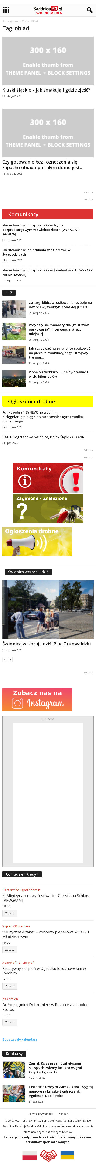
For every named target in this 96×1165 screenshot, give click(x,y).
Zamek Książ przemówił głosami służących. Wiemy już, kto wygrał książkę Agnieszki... (55, 1067)
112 (9, 292)
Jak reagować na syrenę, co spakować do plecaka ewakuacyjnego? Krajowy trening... (59, 353)
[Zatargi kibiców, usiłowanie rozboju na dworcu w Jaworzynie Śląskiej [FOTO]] (14, 309)
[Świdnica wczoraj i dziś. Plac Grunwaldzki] (48, 609)
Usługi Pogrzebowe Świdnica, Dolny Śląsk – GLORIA (43, 437)
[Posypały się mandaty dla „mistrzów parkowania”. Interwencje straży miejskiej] (14, 331)
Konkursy (14, 1053)
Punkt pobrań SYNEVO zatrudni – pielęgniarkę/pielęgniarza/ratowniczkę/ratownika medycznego (42, 416)
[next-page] (10, 659)
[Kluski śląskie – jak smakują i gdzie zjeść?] (48, 61)
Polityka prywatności (40, 1113)
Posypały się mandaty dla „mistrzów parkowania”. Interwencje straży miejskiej (59, 329)
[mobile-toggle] (6, 10)
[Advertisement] (48, 793)
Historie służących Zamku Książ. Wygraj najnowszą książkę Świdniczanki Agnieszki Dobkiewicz (61, 1091)
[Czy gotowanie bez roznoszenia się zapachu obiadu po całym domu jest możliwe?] (48, 133)
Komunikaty (23, 214)
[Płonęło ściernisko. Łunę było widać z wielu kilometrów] (14, 378)
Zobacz (9, 913)
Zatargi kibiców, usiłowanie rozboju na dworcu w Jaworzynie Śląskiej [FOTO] (60, 304)
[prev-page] (4, 659)
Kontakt (63, 1113)
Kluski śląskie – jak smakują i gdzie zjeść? (46, 90)
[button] (89, 10)
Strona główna (10, 21)
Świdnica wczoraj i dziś (28, 571)
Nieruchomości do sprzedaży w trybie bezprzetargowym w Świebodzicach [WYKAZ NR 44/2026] (40, 229)
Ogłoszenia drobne (31, 401)
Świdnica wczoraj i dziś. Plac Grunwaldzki (46, 644)
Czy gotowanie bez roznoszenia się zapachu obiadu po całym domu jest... (42, 165)
